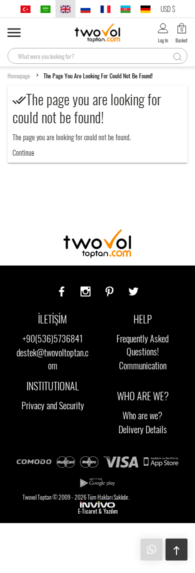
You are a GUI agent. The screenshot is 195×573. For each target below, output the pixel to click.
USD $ (167, 8)
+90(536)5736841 (52, 338)
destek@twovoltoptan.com (52, 359)
